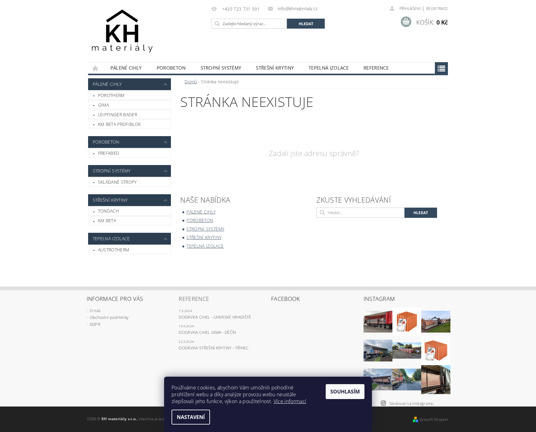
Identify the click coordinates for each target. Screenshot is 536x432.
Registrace (437, 8)
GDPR (95, 324)
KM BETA (107, 220)
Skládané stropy (117, 182)
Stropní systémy (221, 68)
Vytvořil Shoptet (433, 419)
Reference (376, 68)
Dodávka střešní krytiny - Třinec (213, 348)
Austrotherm (113, 250)
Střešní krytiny (275, 68)
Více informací (290, 401)
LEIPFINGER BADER (117, 114)
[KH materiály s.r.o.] (122, 34)
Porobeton (171, 68)
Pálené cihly (126, 68)
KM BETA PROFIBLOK (119, 124)
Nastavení (191, 417)
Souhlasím (345, 391)
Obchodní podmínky (109, 317)
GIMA (103, 105)
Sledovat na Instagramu (411, 403)
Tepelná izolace (329, 68)
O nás (95, 310)
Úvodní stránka (95, 67)
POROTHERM (111, 95)
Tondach (108, 211)
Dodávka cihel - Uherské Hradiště (215, 317)
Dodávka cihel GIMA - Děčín (207, 332)
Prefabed (108, 153)
